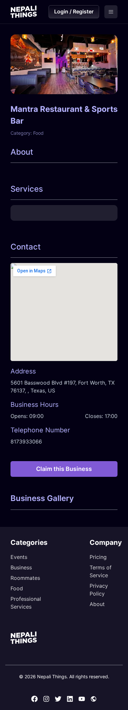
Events (19, 557)
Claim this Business (64, 468)
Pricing (98, 557)
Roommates (25, 578)
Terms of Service (101, 571)
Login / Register (74, 11)
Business (21, 567)
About (97, 604)
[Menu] (110, 11)
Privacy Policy (99, 589)
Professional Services (26, 603)
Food (17, 588)
